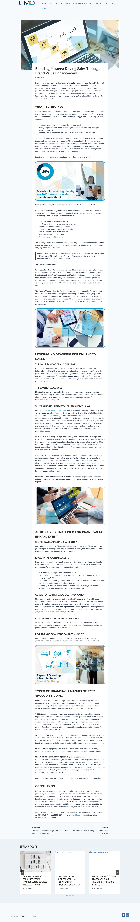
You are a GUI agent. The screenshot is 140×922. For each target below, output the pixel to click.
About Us (52, 3)
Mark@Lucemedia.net (79, 815)
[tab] (66, 895)
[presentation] (35, 861)
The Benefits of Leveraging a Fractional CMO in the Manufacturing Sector (50, 830)
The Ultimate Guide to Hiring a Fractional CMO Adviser (90, 830)
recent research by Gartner (55, 410)
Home (44, 3)
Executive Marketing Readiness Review (73, 3)
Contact (45, 9)
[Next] (117, 872)
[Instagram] (127, 915)
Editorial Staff (41, 77)
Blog (91, 3)
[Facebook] (123, 915)
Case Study (109, 3)
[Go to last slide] (22, 872)
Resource (99, 3)
